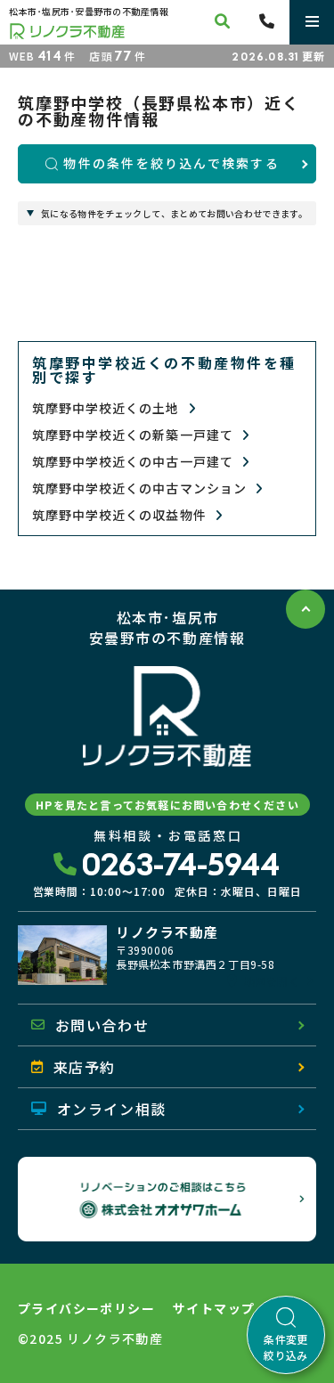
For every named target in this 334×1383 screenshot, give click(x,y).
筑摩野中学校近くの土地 (107, 408)
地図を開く (271, 981)
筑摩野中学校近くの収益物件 (121, 515)
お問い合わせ (102, 1025)
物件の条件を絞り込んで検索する (171, 163)
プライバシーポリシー (86, 1308)
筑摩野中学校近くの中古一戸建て (134, 461)
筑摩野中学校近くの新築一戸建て (134, 435)
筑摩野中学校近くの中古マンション (141, 488)
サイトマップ (214, 1308)
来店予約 (84, 1067)
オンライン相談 (112, 1108)
